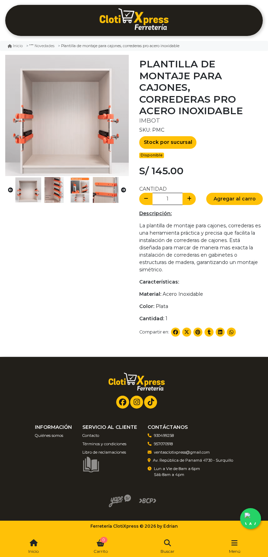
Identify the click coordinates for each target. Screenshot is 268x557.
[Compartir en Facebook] (175, 332)
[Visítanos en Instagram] (136, 402)
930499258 (164, 435)
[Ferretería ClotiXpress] (134, 20)
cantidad (153, 189)
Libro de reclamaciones (104, 452)
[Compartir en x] (187, 332)
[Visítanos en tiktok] (150, 402)
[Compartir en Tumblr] (209, 332)
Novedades (44, 46)
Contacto (90, 435)
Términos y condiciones (104, 443)
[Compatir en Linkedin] (220, 332)
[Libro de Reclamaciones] (91, 464)
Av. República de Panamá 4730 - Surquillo (193, 460)
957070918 (163, 443)
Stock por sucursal (168, 142)
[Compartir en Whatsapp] (231, 332)
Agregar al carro (235, 199)
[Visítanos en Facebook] (122, 402)
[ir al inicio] (136, 382)
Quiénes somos (49, 435)
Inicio (18, 46)
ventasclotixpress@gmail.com (182, 452)
